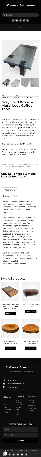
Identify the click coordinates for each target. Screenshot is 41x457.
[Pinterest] (24, 20)
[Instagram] (13, 20)
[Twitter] (27, 20)
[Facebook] (16, 20)
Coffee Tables (17, 97)
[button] (20, 27)
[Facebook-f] (13, 454)
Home (4, 164)
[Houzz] (20, 20)
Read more (10, 313)
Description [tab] (10, 190)
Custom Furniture (27, 97)
